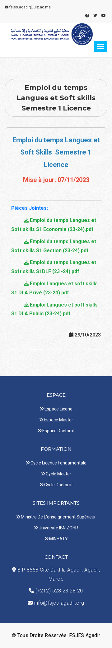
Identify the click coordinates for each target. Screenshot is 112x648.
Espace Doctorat (58, 430)
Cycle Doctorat (58, 484)
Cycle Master (58, 473)
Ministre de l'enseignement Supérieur (58, 516)
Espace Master (58, 419)
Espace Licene (58, 408)
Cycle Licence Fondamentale (58, 462)
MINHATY (58, 538)
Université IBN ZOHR (58, 527)
